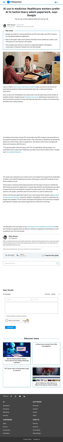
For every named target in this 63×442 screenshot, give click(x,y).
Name (9, 299)
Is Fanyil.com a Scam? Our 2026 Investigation (46, 345)
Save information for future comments (17, 316)
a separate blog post (14, 152)
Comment (10, 327)
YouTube (20, 396)
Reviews (35, 423)
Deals (4, 423)
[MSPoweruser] (14, 2)
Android (35, 409)
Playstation (6, 433)
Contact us (36, 439)
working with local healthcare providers (40, 227)
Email (36, 299)
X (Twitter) (15, 396)
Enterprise (6, 409)
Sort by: (47, 294)
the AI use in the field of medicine (25, 87)
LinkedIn (24, 396)
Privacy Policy (27, 439)
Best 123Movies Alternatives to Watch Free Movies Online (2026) (46, 384)
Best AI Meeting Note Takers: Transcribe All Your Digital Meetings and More (17, 361)
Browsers (35, 427)
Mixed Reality (37, 433)
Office (34, 415)
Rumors (5, 427)
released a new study (32, 97)
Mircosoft (35, 406)
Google (35, 412)
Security (5, 415)
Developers (6, 406)
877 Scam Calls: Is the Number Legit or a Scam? (17, 370)
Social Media (36, 430)
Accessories (6, 430)
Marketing (6, 412)
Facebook (11, 396)
